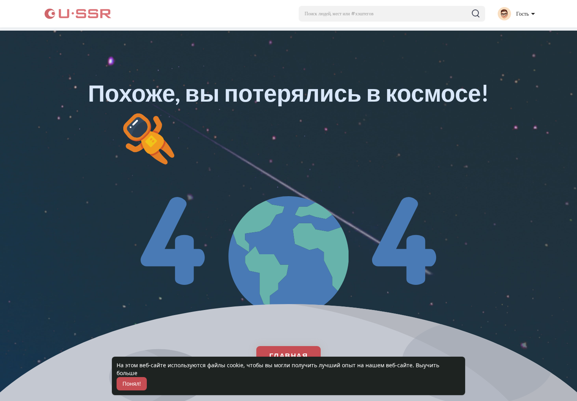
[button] (392, 14)
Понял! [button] (131, 383)
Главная (288, 355)
